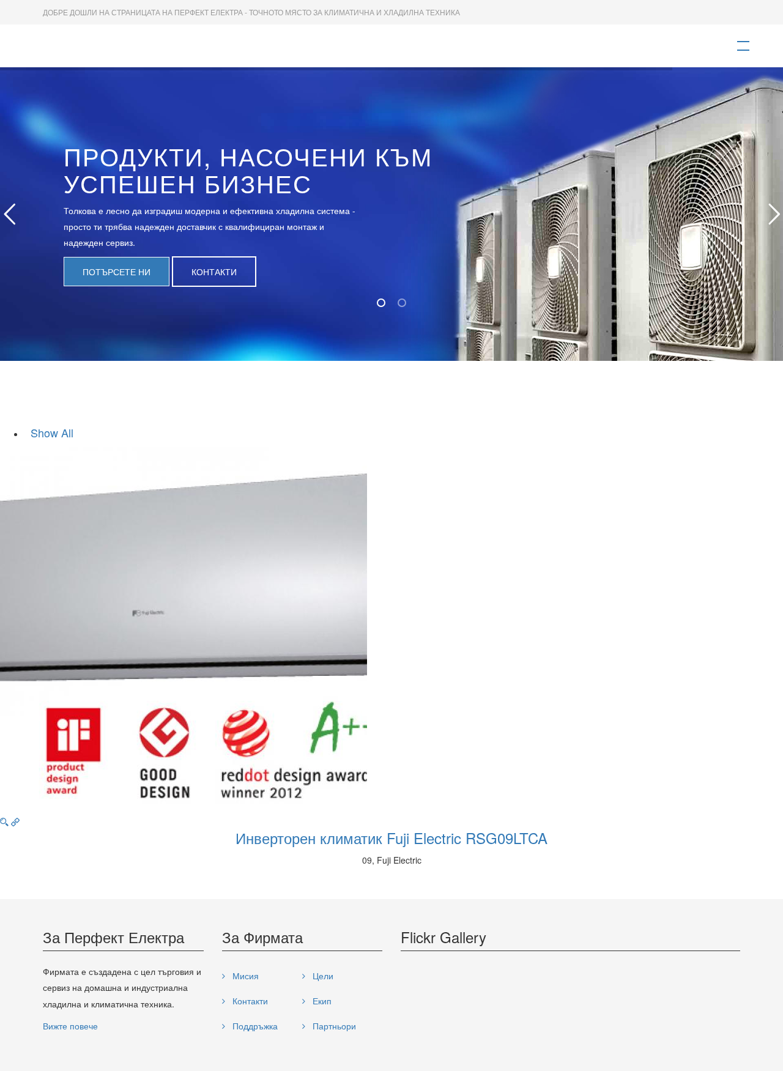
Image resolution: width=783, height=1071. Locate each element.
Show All (52, 432)
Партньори (333, 1026)
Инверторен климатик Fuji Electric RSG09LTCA (391, 837)
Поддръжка (254, 1026)
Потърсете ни (116, 271)
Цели (321, 975)
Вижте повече (70, 1026)
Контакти (214, 271)
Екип (321, 1001)
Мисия (244, 975)
